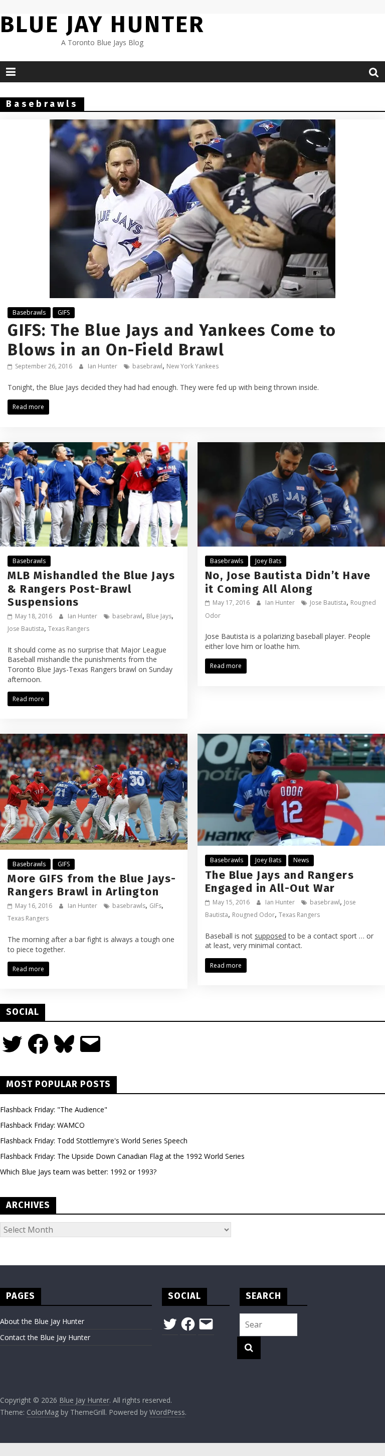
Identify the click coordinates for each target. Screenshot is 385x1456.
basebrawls (128, 905)
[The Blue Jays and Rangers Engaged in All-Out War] (291, 739)
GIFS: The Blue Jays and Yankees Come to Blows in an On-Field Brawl (172, 340)
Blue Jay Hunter (102, 24)
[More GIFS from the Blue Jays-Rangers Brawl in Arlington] (93, 739)
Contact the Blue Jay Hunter (45, 1337)
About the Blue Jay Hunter (42, 1321)
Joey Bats (268, 561)
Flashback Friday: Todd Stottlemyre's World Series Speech (93, 1140)
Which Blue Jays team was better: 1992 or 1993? (78, 1171)
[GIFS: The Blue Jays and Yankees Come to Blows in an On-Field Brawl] (192, 125)
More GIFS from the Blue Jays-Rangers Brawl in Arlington (92, 885)
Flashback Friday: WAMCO (42, 1125)
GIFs (155, 905)
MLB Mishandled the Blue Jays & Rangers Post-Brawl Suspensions (91, 589)
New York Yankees (192, 366)
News (301, 860)
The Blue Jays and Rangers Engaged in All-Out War (279, 881)
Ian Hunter (103, 366)
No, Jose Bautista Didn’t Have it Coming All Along (288, 582)
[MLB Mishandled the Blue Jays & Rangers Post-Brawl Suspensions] (93, 448)
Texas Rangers (68, 628)
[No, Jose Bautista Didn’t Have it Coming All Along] (291, 448)
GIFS (64, 312)
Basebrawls (29, 312)
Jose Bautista (26, 628)
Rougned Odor (253, 914)
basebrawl (147, 366)
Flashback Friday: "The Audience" (53, 1109)
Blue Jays (158, 616)
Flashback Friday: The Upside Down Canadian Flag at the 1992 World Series (122, 1156)
